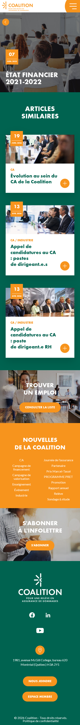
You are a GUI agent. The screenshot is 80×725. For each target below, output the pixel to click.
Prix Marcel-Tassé (58, 471)
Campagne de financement (21, 467)
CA (21, 460)
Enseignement (21, 484)
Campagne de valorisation (21, 476)
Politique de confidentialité (41, 721)
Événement (21, 490)
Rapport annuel (58, 488)
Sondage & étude (58, 499)
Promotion (58, 482)
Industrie (21, 495)
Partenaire (58, 465)
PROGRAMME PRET (58, 476)
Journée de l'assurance (58, 460)
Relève (58, 493)
